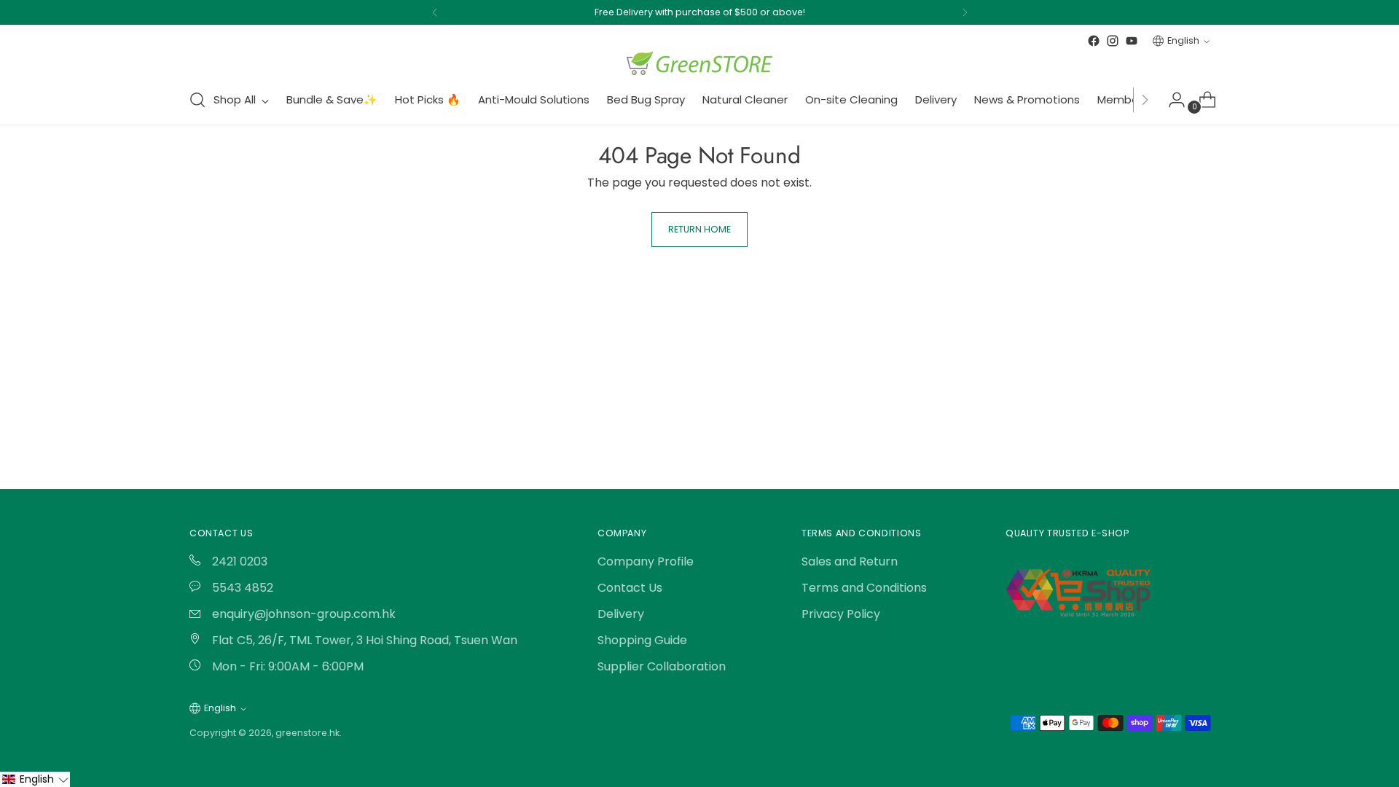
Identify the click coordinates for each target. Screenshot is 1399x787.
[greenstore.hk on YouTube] (1131, 40)
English (1183, 40)
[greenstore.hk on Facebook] (1093, 40)
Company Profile (645, 561)
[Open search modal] (197, 99)
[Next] (965, 12)
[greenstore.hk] (699, 63)
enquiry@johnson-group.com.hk (302, 614)
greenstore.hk (307, 733)
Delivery (620, 614)
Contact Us (629, 587)
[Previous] (435, 12)
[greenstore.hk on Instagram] (1112, 40)
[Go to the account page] (1171, 99)
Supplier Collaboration (661, 666)
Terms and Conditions (864, 587)
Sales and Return (850, 561)
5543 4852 (241, 587)
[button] (35, 779)
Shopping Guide (642, 640)
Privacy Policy (841, 614)
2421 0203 (238, 561)
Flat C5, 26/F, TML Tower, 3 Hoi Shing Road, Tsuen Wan (363, 640)
